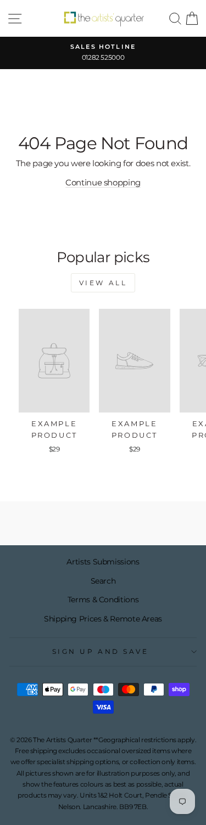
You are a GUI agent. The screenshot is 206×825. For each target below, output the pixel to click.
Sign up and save (100, 652)
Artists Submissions (102, 561)
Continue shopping (103, 183)
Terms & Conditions (103, 599)
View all (103, 283)
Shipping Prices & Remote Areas (103, 618)
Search (103, 581)
